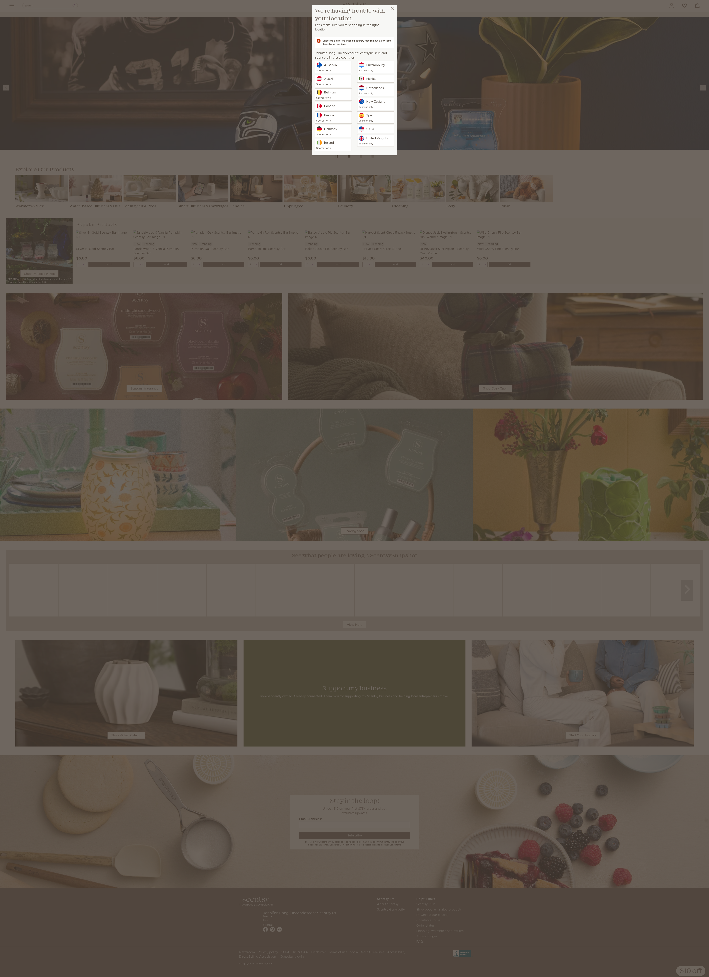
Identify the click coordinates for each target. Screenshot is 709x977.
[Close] (392, 8)
